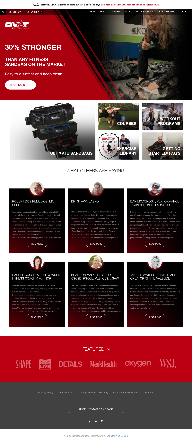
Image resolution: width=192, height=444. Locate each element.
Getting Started (144, 11)
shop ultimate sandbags (96, 409)
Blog (128, 11)
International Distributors (126, 392)
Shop (92, 11)
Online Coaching (166, 11)
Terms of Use (65, 392)
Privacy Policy (45, 392)
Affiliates (149, 392)
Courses (115, 11)
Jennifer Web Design (117, 436)
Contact (184, 11)
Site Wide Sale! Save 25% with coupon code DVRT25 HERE (130, 5)
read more (37, 243)
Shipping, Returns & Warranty (92, 392)
